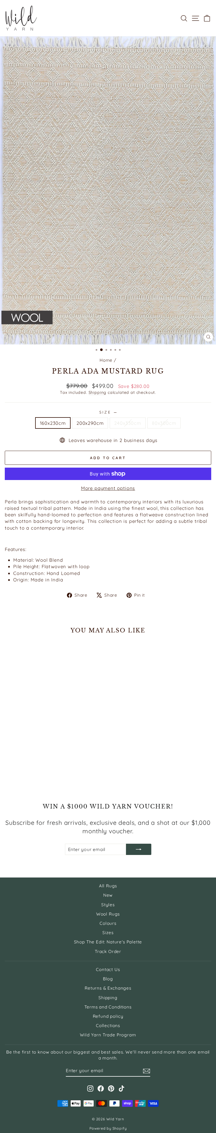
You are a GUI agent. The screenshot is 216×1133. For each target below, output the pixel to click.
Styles (108, 904)
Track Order (108, 951)
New (108, 895)
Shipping (98, 392)
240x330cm (127, 423)
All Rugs (108, 885)
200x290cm (90, 423)
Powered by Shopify (108, 1128)
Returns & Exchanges (108, 988)
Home (106, 360)
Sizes (107, 932)
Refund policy (108, 1016)
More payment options (108, 488)
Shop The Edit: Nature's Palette (108, 942)
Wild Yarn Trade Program (108, 1035)
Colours (108, 923)
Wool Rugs (108, 914)
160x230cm (53, 423)
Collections (108, 1025)
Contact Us (108, 969)
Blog (108, 978)
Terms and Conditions (108, 1007)
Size (108, 412)
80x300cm (164, 423)
